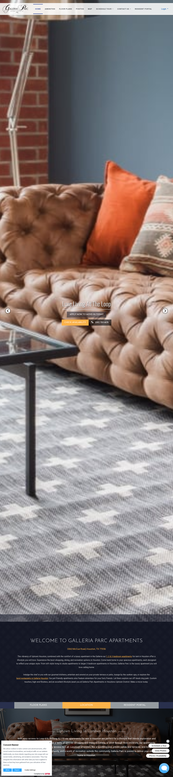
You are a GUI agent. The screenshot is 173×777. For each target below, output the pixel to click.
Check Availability (75, 322)
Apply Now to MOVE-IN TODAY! (86, 314)
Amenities (50, 9)
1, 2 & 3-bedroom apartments (119, 656)
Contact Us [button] (123, 9)
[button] (164, 9)
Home (38, 9)
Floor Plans (65, 9)
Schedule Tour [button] (104, 9)
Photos (80, 9)
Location (86, 705)
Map (90, 9)
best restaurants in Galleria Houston (32, 678)
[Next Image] (165, 311)
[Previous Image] (8, 311)
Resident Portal (143, 9)
